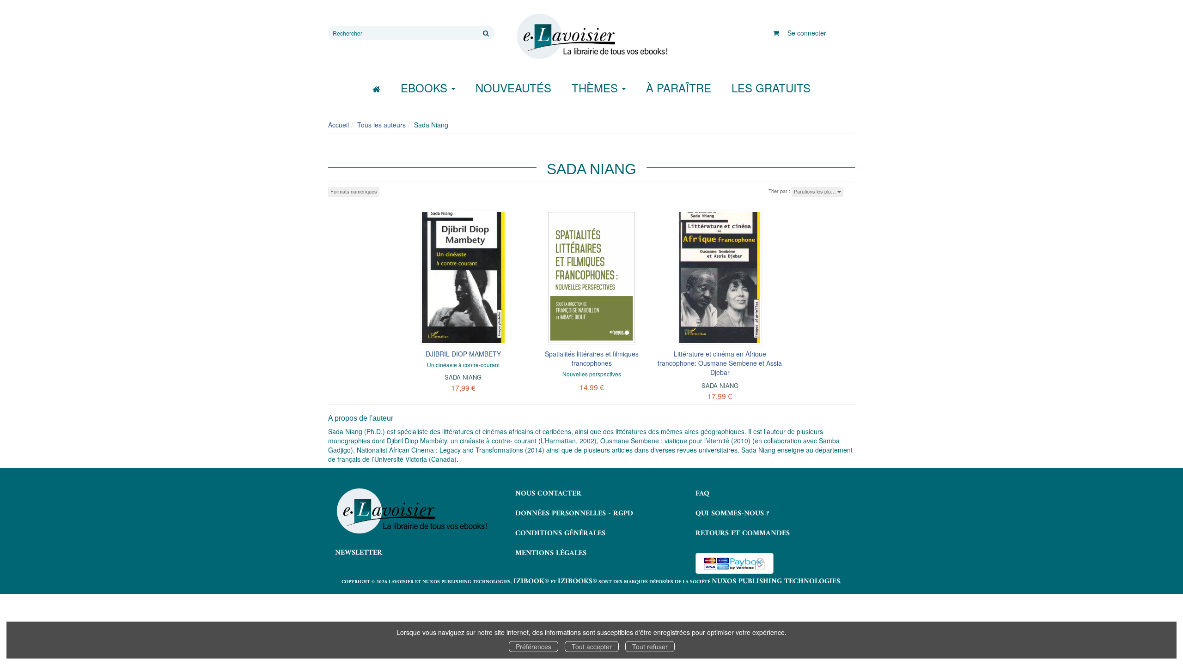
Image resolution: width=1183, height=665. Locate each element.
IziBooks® (577, 581)
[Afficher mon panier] (776, 32)
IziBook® (531, 581)
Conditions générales (560, 533)
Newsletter (358, 552)
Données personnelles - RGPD (574, 513)
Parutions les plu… (815, 191)
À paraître (678, 87)
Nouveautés (513, 87)
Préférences (533, 646)
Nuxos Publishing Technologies (776, 581)
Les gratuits (771, 87)
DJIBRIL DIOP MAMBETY (463, 353)
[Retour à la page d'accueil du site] (591, 36)
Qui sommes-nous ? (732, 513)
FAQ (702, 493)
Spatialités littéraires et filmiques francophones (592, 358)
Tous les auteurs (381, 124)
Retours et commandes (742, 533)
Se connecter (806, 32)
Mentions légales (550, 553)
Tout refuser (650, 646)
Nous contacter (548, 493)
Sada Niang (463, 377)
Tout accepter (592, 646)
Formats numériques (353, 191)
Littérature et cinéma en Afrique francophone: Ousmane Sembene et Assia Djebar (720, 363)
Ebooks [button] (426, 87)
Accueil (338, 124)
